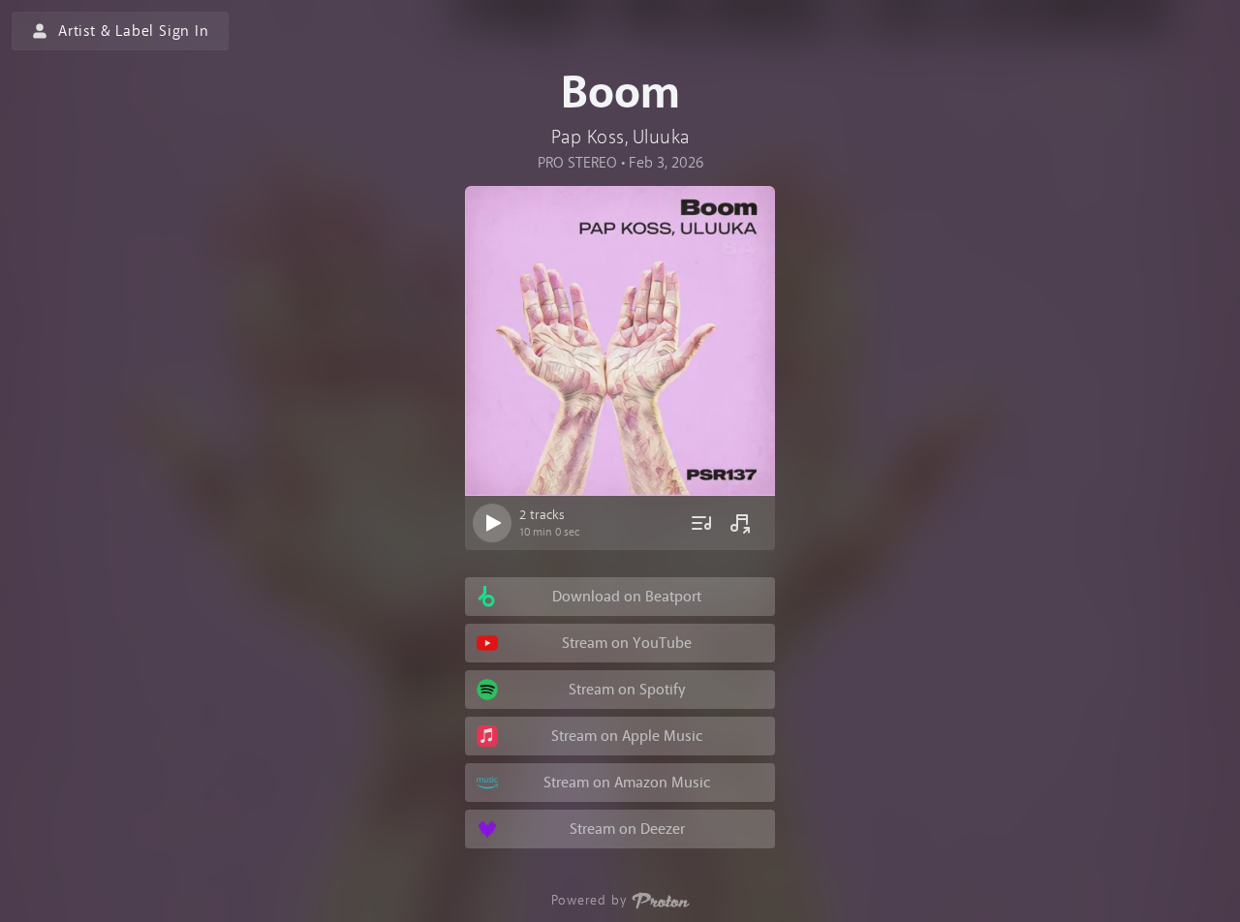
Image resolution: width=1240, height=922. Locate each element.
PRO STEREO (577, 162)
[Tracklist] (701, 523)
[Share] (740, 523)
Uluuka (661, 137)
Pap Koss (588, 137)
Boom (620, 93)
